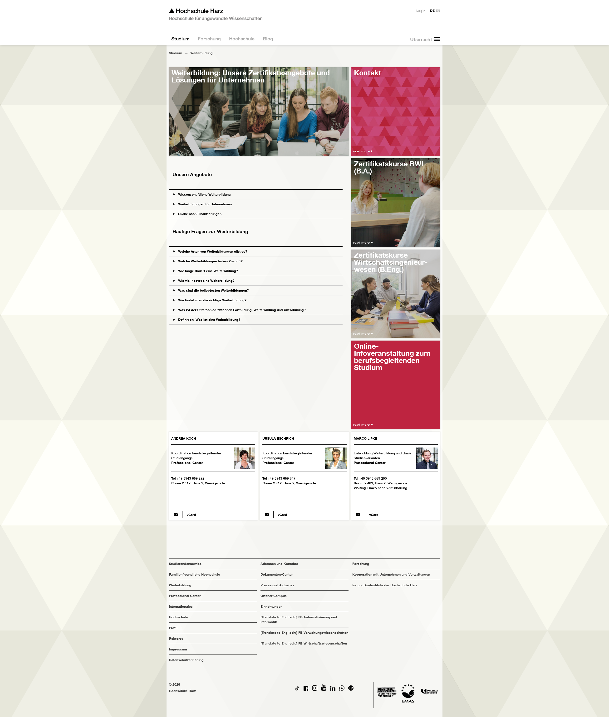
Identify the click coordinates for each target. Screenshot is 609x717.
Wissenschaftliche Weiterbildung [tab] (204, 194)
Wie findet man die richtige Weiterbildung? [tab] (211, 300)
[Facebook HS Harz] (306, 689)
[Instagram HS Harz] (314, 689)
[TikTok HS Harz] (297, 689)
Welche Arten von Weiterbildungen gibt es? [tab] (212, 251)
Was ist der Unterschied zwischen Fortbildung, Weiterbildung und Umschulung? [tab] (241, 310)
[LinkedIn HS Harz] (332, 689)
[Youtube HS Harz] (323, 689)
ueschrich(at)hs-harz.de (266, 514)
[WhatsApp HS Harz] (341, 689)
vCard (191, 515)
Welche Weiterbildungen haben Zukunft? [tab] (210, 261)
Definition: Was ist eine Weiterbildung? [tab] (208, 320)
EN (438, 11)
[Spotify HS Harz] (351, 689)
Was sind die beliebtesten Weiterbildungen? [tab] (213, 290)
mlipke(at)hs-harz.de (358, 514)
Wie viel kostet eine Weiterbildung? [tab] (206, 281)
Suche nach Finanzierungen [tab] (199, 214)
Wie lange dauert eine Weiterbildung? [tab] (207, 271)
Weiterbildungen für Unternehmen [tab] (204, 204)
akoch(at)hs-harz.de (175, 514)
